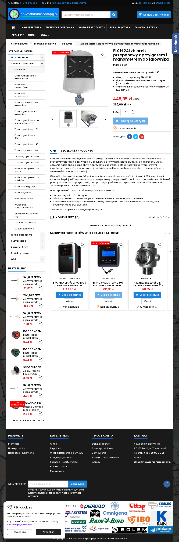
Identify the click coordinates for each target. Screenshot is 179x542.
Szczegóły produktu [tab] (77, 151)
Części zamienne (24, 228)
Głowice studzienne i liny (26, 215)
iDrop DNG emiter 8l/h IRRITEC (33, 331)
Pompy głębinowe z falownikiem (26, 113)
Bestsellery (17, 268)
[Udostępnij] (129, 136)
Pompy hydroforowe (26, 150)
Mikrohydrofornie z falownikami (25, 77)
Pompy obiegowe (25, 186)
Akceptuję (48, 532)
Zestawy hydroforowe (27, 156)
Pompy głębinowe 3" (26, 129)
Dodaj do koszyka (130, 121)
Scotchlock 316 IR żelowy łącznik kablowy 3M (33, 367)
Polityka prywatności (61, 457)
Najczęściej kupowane (21, 453)
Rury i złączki (119, 27)
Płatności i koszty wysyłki (64, 462)
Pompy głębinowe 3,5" (25, 137)
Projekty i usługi (23, 35)
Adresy (96, 462)
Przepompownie (24, 198)
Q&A (44, 35)
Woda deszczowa (90, 27)
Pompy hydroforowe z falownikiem (27, 104)
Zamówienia (99, 453)
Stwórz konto (163, 2)
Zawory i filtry (144, 27)
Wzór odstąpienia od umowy (66, 453)
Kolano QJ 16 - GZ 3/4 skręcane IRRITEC (33, 403)
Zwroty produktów (102, 448)
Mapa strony (57, 471)
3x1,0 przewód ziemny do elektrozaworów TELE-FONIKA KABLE (33, 385)
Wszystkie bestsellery (29, 420)
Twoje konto (102, 436)
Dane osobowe (101, 443)
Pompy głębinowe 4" (26, 144)
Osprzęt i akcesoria (26, 222)
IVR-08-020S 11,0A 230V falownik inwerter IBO (108, 284)
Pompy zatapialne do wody (27, 170)
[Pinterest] (141, 136)
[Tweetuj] (135, 136)
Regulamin (56, 448)
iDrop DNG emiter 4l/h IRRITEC (33, 349)
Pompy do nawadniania (22, 95)
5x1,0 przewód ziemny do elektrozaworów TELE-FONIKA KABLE (33, 313)
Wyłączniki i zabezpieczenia (24, 206)
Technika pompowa (58, 27)
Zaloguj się (145, 2)
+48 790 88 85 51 (29, 2)
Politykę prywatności (19, 524)
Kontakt (141, 436)
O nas (53, 443)
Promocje (13, 443)
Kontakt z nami (58, 466)
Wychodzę (20, 532)
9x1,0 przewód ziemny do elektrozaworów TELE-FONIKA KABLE (33, 277)
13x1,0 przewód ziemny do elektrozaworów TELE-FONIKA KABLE (33, 295)
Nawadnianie (30, 27)
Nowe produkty (17, 448)
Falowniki (20, 69)
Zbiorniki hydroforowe (27, 162)
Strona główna (20, 51)
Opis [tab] (53, 151)
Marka (117, 65)
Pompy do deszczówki (21, 86)
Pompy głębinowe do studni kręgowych (27, 122)
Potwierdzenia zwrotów (105, 457)
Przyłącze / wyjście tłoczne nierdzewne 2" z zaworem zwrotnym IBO (147, 285)
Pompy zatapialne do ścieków (27, 179)
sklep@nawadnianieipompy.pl (70, 2)
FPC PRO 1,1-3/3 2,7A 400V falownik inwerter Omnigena (69, 285)
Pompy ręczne (23, 192)
